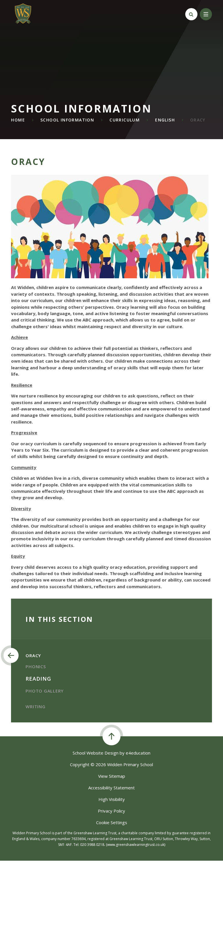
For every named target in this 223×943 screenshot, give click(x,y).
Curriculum (124, 120)
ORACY (198, 120)
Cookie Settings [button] (111, 822)
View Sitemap (111, 776)
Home (18, 120)
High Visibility (111, 799)
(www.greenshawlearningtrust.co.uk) (135, 844)
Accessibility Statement (111, 788)
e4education (138, 753)
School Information (67, 120)
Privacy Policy (111, 811)
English (165, 120)
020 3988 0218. (92, 844)
